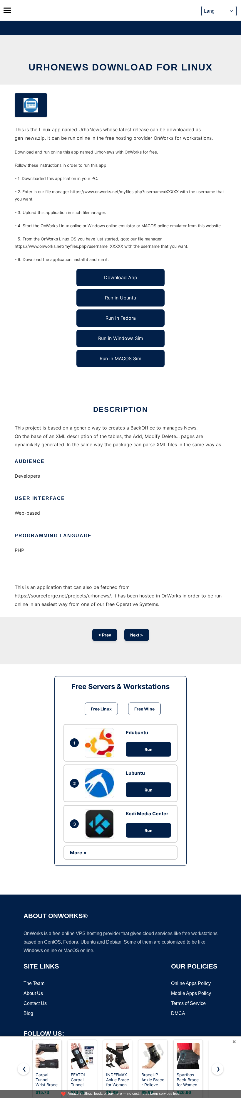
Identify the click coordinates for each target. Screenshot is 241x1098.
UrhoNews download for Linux (120, 67)
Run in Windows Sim (120, 338)
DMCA (178, 1013)
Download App (120, 277)
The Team (34, 983)
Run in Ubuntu (120, 298)
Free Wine (144, 708)
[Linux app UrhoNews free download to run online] (31, 105)
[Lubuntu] (101, 783)
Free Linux (101, 708)
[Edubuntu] (101, 742)
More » (78, 853)
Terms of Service (188, 1003)
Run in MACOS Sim (120, 358)
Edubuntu (137, 732)
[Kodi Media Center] (101, 823)
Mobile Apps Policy (191, 993)
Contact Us (35, 1003)
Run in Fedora (121, 318)
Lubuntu (135, 773)
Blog (28, 1013)
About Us (33, 993)
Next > (136, 634)
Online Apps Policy (191, 983)
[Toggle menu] (7, 10)
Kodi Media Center (147, 813)
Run (149, 749)
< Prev (104, 634)
